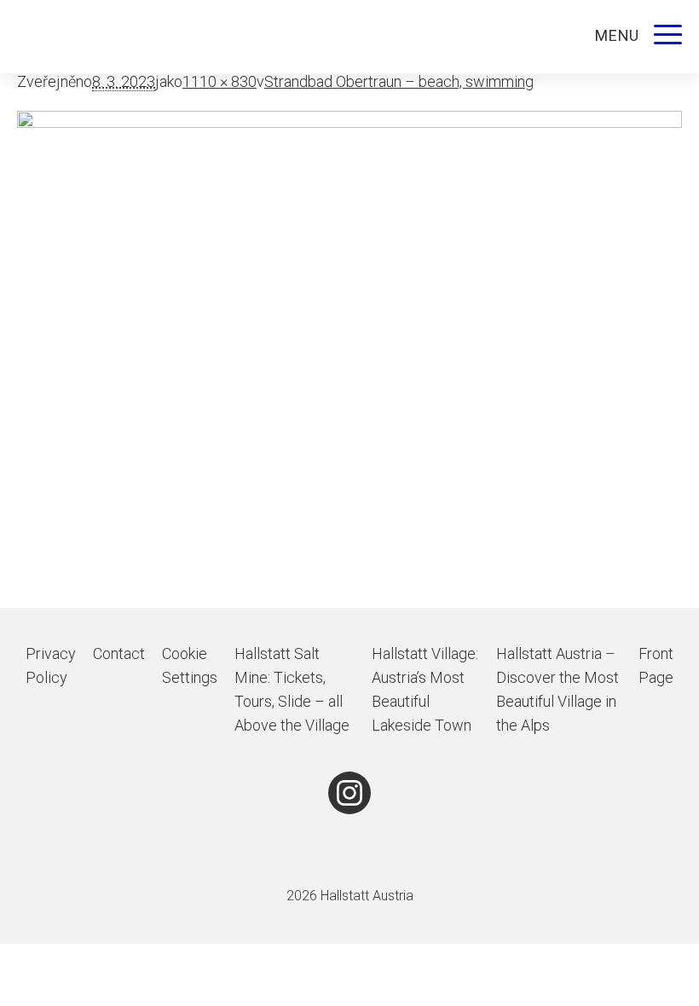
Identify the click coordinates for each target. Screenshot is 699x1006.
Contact (119, 653)
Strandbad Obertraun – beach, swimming (399, 81)
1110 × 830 (219, 81)
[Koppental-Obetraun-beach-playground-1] (349, 359)
